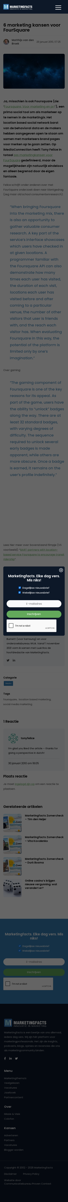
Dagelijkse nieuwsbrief (35, 587)
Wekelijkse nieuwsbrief (36, 592)
